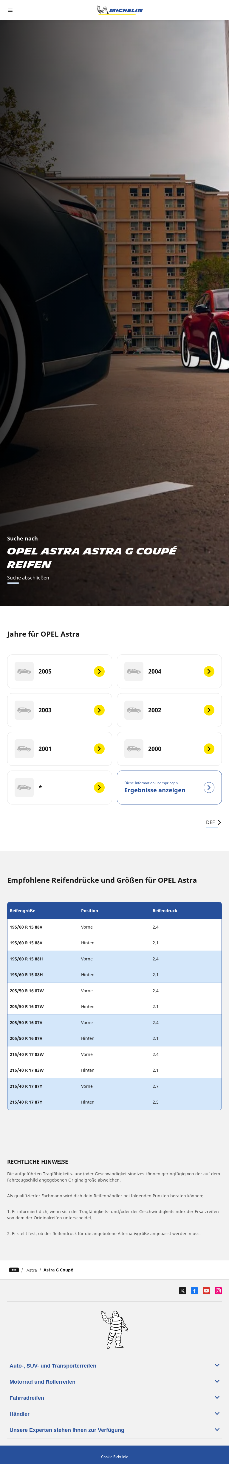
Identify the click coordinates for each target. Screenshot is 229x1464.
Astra (32, 1270)
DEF (210, 822)
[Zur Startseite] (120, 10)
